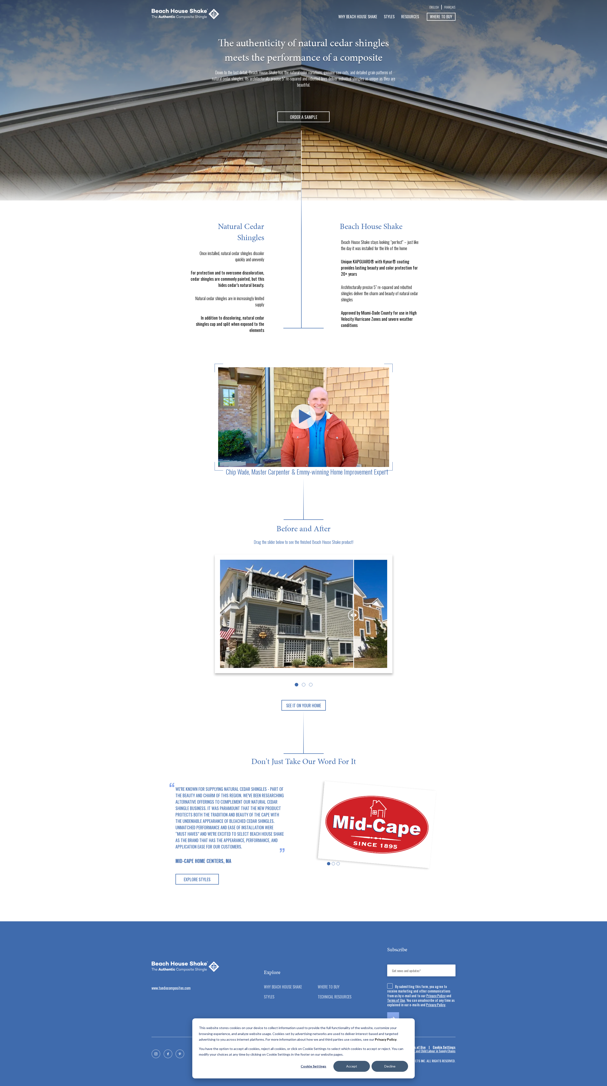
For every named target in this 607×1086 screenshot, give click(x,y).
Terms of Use (396, 1000)
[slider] (353, 615)
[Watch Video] (303, 417)
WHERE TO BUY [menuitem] (329, 987)
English (434, 7)
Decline (389, 1066)
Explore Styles (197, 879)
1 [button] (296, 684)
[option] (303, 615)
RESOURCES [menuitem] (410, 16)
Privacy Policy (436, 995)
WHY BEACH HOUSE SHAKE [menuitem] (357, 16)
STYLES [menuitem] (389, 16)
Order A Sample (303, 117)
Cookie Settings (313, 1066)
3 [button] (311, 684)
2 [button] (303, 684)
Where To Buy (441, 16)
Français (449, 7)
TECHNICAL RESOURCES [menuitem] (334, 997)
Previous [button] (150, 835)
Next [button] (456, 835)
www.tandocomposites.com (171, 988)
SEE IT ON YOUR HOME (303, 705)
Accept (351, 1066)
